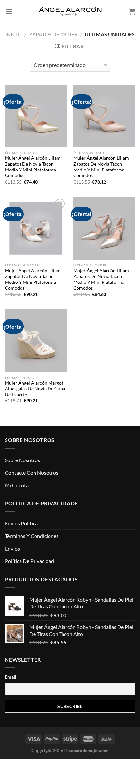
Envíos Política (21, 523)
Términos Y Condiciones (32, 536)
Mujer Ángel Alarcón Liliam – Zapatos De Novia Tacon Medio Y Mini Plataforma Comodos (34, 166)
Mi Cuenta (17, 485)
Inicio (13, 34)
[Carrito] (132, 11)
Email (10, 677)
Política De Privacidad (29, 561)
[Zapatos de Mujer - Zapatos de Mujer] (70, 11)
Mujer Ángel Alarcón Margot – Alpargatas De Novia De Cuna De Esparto (36, 388)
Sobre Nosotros (22, 460)
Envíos (12, 548)
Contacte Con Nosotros (31, 472)
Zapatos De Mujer (53, 34)
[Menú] (9, 11)
